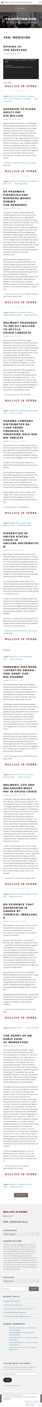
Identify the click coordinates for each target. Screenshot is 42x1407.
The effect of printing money (12, 1305)
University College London (20, 1009)
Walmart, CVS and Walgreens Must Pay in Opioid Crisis (20, 788)
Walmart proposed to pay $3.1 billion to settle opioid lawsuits (20, 327)
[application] (21, 69)
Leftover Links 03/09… (16, 1347)
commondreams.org (17, 756)
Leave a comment (20, 184)
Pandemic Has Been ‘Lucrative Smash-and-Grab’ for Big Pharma (20, 672)
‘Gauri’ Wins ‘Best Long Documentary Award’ (18, 1309)
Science (19, 1028)
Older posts (21, 1195)
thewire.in (14, 507)
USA (9, 184)
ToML (19, 315)
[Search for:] (21, 1289)
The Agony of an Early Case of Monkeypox (17, 1039)
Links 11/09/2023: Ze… (16, 1337)
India (29, 523)
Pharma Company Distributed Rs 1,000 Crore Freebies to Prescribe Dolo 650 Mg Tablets (20, 429)
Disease (6, 315)
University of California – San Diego (23, 631)
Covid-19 (29, 312)
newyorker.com (15, 1166)
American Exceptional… (17, 1328)
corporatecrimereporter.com (20, 163)
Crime (28, 181)
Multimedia (26, 99)
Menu (22, 8)
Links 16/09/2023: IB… (16, 1332)
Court (5, 99)
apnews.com (14, 395)
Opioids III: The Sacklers (15, 48)
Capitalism (13, 96)
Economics (29, 774)
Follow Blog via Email (17, 1363)
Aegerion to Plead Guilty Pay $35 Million (19, 112)
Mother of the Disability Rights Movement (17, 1316)
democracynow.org (17, 878)
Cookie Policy (7, 1398)
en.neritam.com (21, 19)
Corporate (21, 96)
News (5, 184)
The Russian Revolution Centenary (14, 1312)
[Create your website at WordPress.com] (21, 2)
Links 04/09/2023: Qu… (17, 1342)
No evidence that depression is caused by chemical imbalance (20, 911)
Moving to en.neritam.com (12, 1301)
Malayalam (9, 1216)
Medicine (17, 99)
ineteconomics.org (17, 294)
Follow (7, 1380)
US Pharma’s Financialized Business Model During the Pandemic (17, 198)
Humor (10, 99)
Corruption (30, 96)
